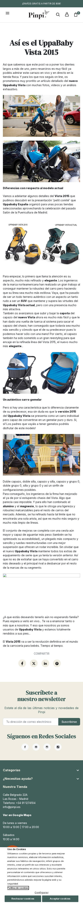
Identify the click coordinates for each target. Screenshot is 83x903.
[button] (57, 14)
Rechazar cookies (22, 898)
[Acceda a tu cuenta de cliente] (66, 14)
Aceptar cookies (60, 898)
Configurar (41, 892)
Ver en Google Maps (17, 815)
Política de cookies (17, 888)
